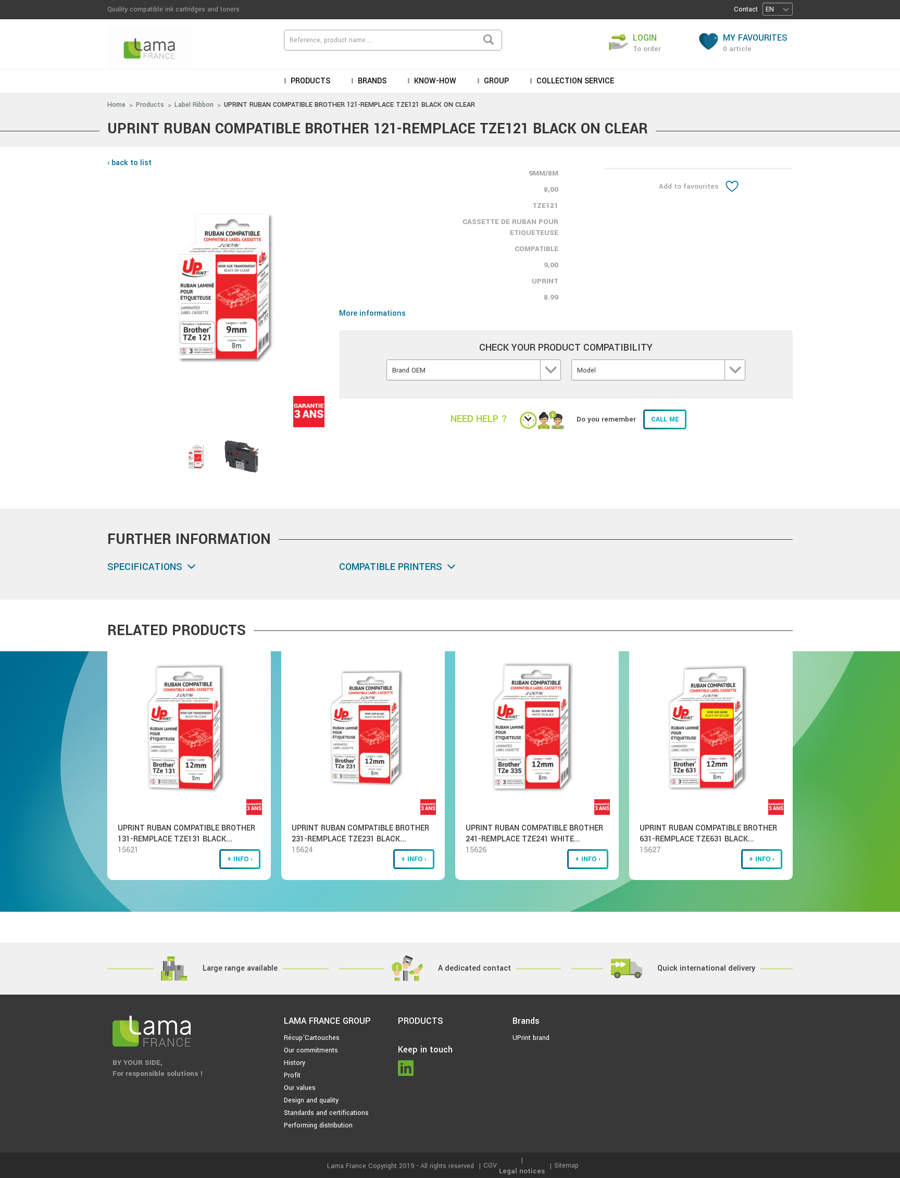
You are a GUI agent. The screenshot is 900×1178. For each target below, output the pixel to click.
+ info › (240, 859)
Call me (665, 419)
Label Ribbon (194, 104)
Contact (746, 9)
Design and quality (311, 1100)
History (294, 1063)
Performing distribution (318, 1125)
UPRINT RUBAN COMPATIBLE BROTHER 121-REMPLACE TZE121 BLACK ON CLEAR (349, 104)
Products (150, 104)
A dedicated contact (474, 968)
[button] (777, 9)
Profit (292, 1075)
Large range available (240, 968)
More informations (372, 313)
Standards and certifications (326, 1113)
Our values (300, 1088)
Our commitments (311, 1050)
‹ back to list (129, 162)
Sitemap (566, 1165)
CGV (490, 1165)
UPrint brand (530, 1038)
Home (116, 104)
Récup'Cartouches (312, 1038)
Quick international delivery (706, 968)
